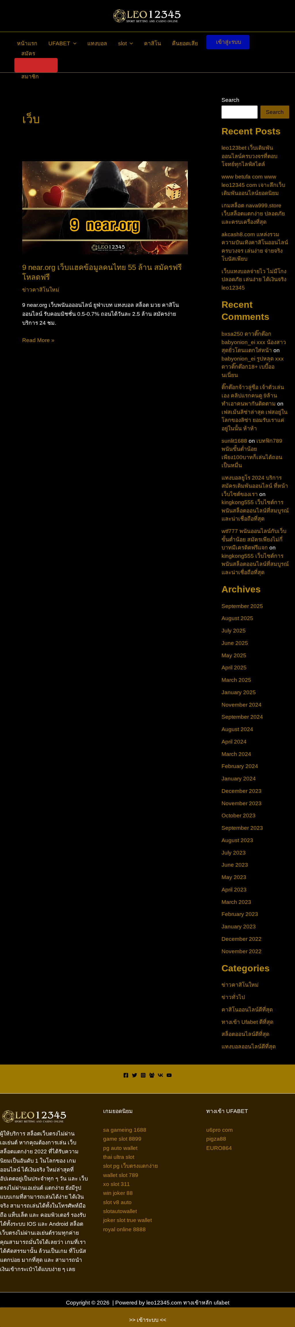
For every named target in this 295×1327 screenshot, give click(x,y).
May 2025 (234, 655)
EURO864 (219, 1148)
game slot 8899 (122, 1139)
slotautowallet (120, 1211)
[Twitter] (134, 1075)
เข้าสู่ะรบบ (228, 42)
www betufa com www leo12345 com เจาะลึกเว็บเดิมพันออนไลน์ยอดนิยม (253, 185)
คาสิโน (152, 43)
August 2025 (237, 618)
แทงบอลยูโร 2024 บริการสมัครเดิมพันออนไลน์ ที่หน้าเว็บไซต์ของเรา (255, 486)
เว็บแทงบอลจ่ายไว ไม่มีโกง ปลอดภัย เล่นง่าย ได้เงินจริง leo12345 (254, 279)
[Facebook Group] (151, 1075)
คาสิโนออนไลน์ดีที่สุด (247, 1010)
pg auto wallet (120, 1148)
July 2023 (234, 853)
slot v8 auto (117, 1202)
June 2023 (235, 865)
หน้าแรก (27, 43)
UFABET (59, 43)
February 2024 (240, 766)
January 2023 (239, 927)
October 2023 (239, 815)
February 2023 (240, 914)
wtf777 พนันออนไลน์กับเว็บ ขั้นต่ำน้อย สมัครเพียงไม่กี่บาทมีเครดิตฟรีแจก (254, 539)
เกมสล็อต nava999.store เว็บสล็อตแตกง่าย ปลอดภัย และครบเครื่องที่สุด (253, 213)
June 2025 (235, 643)
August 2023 (237, 840)
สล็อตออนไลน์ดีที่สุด (245, 1034)
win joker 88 (118, 1193)
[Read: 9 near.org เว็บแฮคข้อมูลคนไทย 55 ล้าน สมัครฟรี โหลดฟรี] (105, 207)
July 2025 (234, 631)
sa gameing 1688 (124, 1130)
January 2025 (239, 692)
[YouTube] (169, 1075)
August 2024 (237, 729)
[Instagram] (143, 1075)
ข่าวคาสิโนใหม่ (40, 290)
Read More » (38, 341)
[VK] (160, 1075)
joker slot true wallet (127, 1220)
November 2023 (242, 803)
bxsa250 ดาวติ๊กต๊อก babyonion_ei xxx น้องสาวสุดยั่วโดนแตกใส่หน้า (254, 342)
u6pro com (219, 1130)
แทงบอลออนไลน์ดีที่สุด (249, 1046)
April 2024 (234, 742)
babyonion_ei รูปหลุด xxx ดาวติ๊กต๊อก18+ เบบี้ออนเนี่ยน (253, 367)
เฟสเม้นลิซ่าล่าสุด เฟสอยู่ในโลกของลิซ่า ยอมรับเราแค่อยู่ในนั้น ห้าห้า (255, 420)
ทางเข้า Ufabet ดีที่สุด (247, 1022)
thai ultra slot (118, 1157)
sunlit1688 (234, 441)
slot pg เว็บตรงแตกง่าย (130, 1166)
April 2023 (234, 890)
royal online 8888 (124, 1229)
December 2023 (242, 791)
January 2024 (239, 779)
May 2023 (234, 877)
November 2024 (242, 705)
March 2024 (236, 754)
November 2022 (242, 951)
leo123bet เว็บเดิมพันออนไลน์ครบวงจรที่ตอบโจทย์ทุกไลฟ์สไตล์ (249, 156)
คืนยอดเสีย (185, 43)
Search (230, 100)
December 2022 (242, 939)
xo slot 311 (116, 1184)
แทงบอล (97, 43)
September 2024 (242, 717)
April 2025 (234, 668)
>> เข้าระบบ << (147, 1320)
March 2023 (236, 902)
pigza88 (216, 1139)
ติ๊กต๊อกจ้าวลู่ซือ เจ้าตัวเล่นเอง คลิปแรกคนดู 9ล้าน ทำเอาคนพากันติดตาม (253, 395)
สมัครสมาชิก (30, 65)
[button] (73, 43)
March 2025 (236, 680)
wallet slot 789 (120, 1175)
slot (122, 43)
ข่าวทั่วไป (233, 997)
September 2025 (242, 606)
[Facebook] (125, 1075)
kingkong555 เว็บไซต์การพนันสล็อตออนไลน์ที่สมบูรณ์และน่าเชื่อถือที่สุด (255, 510)
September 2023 (242, 828)
